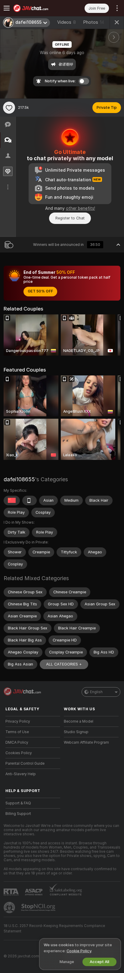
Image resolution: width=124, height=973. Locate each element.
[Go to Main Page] (37, 8)
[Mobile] (29, 500)
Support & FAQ (18, 803)
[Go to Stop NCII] (39, 907)
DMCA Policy (16, 742)
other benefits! (80, 208)
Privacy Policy (17, 721)
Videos (66, 22)
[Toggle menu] (6, 8)
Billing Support (18, 814)
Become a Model (78, 721)
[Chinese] (12, 500)
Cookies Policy (18, 753)
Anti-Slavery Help (20, 774)
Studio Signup (76, 732)
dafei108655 (19, 479)
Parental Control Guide (25, 763)
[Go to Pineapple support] (10, 907)
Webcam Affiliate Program (86, 742)
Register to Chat (70, 218)
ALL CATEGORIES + (64, 664)
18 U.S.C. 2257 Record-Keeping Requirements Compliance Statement (54, 928)
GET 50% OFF (40, 291)
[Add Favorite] (9, 108)
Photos (93, 22)
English (96, 692)
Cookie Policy (79, 951)
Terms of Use (17, 732)
